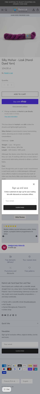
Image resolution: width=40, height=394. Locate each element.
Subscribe (20, 207)
